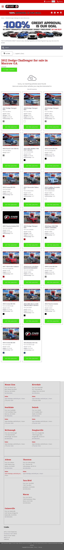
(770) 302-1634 (36, 446)
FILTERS (7, 53)
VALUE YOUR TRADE (9, 535)
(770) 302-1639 (9, 423)
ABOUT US (7, 537)
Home (2, 18)
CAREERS (6, 539)
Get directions (8, 393)
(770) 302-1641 (9, 400)
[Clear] (22, 53)
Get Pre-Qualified (11, 127)
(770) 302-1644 (9, 446)
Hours (23, 398)
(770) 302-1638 (36, 400)
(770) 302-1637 (36, 423)
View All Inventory (32, 89)
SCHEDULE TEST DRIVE (10, 533)
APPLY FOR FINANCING (10, 532)
